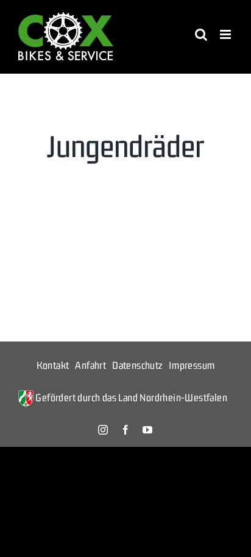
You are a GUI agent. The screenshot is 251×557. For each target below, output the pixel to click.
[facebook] (125, 430)
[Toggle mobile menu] (226, 34)
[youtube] (147, 430)
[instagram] (103, 430)
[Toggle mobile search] (201, 34)
